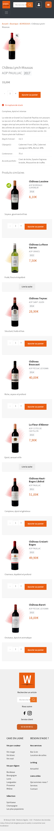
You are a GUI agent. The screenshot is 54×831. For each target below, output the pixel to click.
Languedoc (11, 782)
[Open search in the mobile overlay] (23, 4)
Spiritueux (11, 802)
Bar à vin (34, 752)
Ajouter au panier (30, 94)
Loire (9, 778)
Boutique (14, 23)
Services (33, 785)
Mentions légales (22, 820)
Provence (11, 785)
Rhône (9, 788)
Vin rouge (11, 752)
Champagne (12, 805)
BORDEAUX (25, 23)
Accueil (5, 23)
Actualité (34, 768)
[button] (17, 36)
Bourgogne (12, 775)
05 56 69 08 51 (27, 726)
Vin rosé (10, 758)
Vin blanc (11, 755)
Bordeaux (11, 772)
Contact (34, 789)
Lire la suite (27, 286)
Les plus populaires (15, 809)
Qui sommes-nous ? (39, 782)
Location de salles (38, 755)
